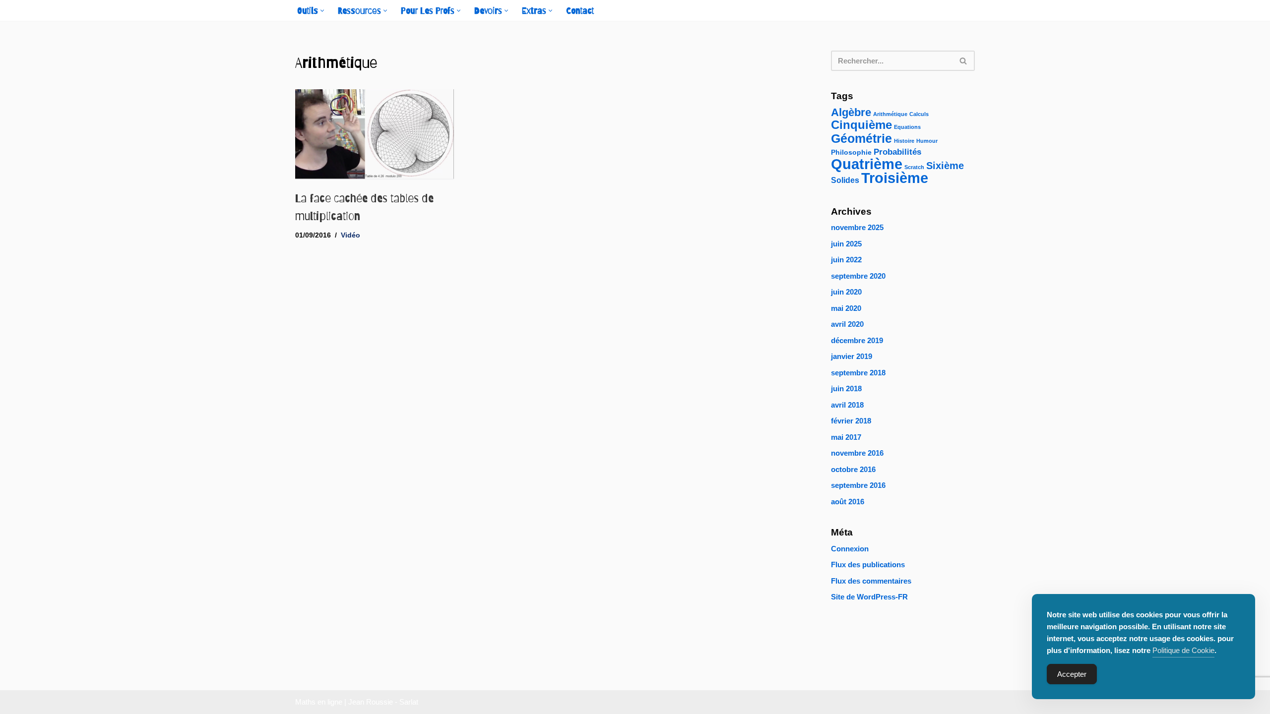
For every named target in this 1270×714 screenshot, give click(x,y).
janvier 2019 (851, 356)
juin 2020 (846, 292)
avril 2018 (847, 405)
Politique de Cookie (1183, 650)
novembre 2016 (857, 453)
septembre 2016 (858, 485)
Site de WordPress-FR (869, 597)
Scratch (914, 167)
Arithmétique (890, 114)
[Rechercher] (963, 61)
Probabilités (897, 152)
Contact (580, 10)
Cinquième (861, 124)
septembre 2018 (858, 372)
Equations (907, 127)
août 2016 (847, 501)
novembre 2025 (857, 227)
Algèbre (851, 112)
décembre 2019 (857, 340)
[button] (322, 10)
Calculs (919, 114)
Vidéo (350, 235)
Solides (845, 180)
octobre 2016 (853, 469)
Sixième (945, 165)
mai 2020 (846, 308)
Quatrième (866, 164)
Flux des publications (868, 564)
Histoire (904, 141)
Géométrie (861, 138)
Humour (927, 141)
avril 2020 (847, 324)
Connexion (850, 548)
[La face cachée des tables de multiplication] (374, 134)
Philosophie (851, 152)
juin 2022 (846, 259)
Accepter (1071, 674)
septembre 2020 (858, 276)
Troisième (894, 178)
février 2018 (851, 420)
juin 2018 (846, 388)
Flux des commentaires (871, 581)
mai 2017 (846, 437)
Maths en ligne (318, 702)
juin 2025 (846, 243)
